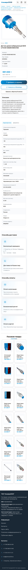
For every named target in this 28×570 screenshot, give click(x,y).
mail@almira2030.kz (8, 556)
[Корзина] (21, 2)
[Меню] (25, 2)
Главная (3, 6)
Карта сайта (5, 529)
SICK (6, 43)
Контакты (4, 526)
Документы (16, 122)
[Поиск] (17, 2)
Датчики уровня (16, 6)
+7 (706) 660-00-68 (8, 548)
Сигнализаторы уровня (6, 7)
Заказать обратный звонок (14, 91)
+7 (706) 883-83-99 (8, 544)
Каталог (9, 6)
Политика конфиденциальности (11, 532)
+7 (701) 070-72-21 (8, 552)
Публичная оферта (7, 535)
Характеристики (7, 122)
